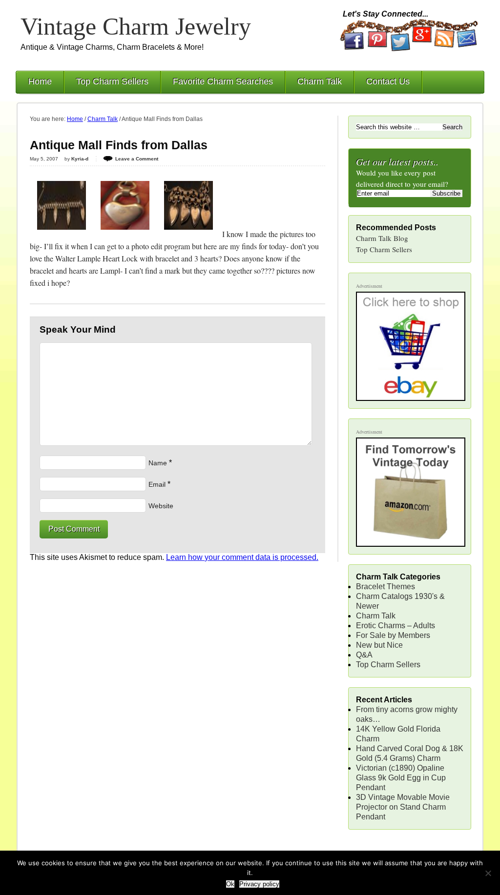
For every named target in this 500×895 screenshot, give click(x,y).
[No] (488, 873)
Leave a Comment (136, 158)
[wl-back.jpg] (125, 234)
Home (40, 81)
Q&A (364, 655)
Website (160, 506)
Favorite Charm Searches (223, 81)
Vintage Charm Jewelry (136, 26)
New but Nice (379, 645)
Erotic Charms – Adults (395, 625)
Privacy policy (259, 884)
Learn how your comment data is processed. (242, 557)
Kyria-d (79, 158)
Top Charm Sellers (112, 81)
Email (157, 484)
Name (157, 463)
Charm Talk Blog (382, 238)
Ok (230, 884)
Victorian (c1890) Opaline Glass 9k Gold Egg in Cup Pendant (401, 778)
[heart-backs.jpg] (188, 234)
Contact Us (388, 81)
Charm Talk (319, 81)
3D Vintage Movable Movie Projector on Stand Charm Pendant (403, 807)
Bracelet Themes (385, 586)
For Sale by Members (393, 635)
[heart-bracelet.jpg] (61, 234)
